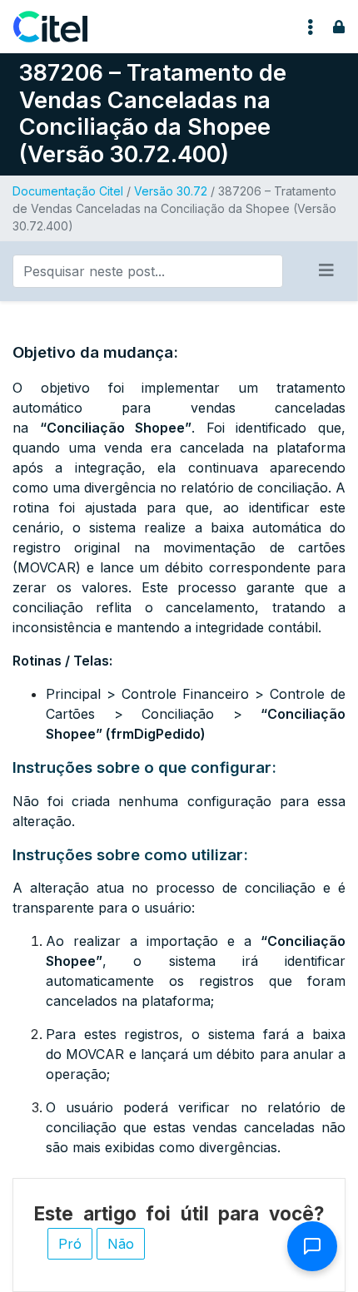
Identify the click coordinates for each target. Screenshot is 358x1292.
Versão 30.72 (170, 191)
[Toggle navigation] (310, 26)
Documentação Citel (67, 191)
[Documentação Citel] (60, 27)
